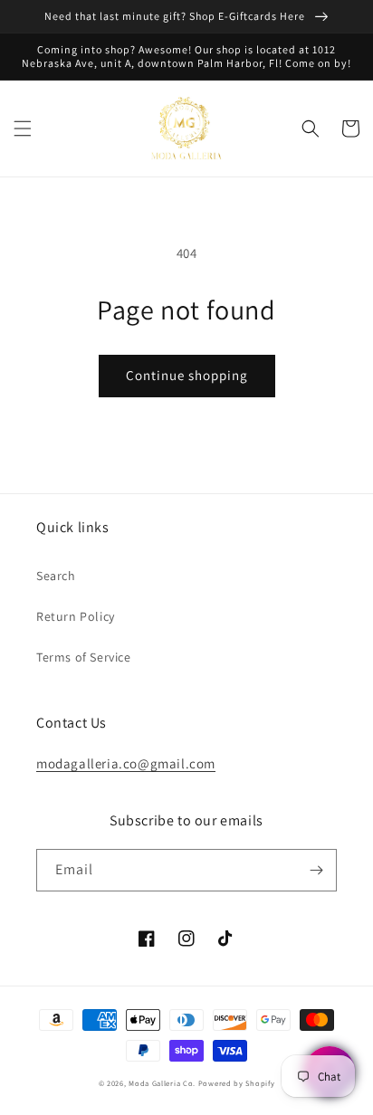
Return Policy (75, 616)
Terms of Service (83, 657)
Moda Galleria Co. (162, 1083)
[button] (23, 128)
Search (56, 575)
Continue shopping (187, 375)
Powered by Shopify (236, 1083)
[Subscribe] (316, 870)
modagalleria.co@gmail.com (125, 763)
